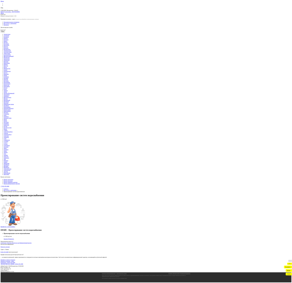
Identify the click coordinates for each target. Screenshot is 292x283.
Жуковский (7, 57)
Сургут (5, 142)
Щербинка (6, 167)
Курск (5, 89)
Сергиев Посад (7, 134)
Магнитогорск (7, 97)
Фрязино (6, 160)
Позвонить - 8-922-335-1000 (8, 262)
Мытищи (6, 103)
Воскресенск (7, 49)
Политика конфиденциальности (109, 273)
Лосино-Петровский (9, 93)
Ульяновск (6, 158)
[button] (288, 267)
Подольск (6, 122)
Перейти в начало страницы (8, 259)
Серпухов (6, 136)
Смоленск (6, 137)
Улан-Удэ (6, 156)
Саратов (6, 133)
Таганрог (6, 147)
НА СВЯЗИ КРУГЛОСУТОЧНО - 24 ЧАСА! (12, 11)
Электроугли (7, 170)
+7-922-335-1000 (5, 186)
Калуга (5, 72)
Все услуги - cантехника (10, 23)
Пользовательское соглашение (11, 22)
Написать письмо (5, 247)
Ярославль (6, 174)
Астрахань (6, 35)
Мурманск (6, 101)
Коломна (6, 78)
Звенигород (7, 59)
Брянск (5, 41)
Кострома (6, 81)
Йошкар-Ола (7, 68)
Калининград (7, 71)
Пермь (5, 120)
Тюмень (6, 155)
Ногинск (6, 112)
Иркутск (6, 65)
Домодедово (7, 53)
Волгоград (6, 45)
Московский (7, 100)
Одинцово (6, 114)
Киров (5, 75)
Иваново (6, 61)
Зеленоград (7, 60)
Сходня (5, 144)
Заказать (6, 239)
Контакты (6, 24)
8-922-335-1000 (4, 252)
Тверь (5, 148)
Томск (5, 151)
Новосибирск (7, 111)
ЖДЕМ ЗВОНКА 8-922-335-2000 (9, 264)
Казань (5, 70)
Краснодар (6, 85)
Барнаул (6, 38)
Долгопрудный (7, 52)
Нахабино (6, 105)
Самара (5, 130)
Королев (6, 79)
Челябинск (6, 164)
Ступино (6, 141)
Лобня (5, 92)
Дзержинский (7, 50)
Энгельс (6, 171)
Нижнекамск (7, 107)
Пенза (5, 119)
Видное (6, 42)
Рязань (5, 129)
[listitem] (4, 243)
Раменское (6, 125)
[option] (147, 34)
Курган (5, 87)
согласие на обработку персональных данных (27, 19)
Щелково (6, 166)
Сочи (5, 138)
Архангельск (7, 34)
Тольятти (6, 149)
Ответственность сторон (121, 273)
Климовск (6, 76)
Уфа (5, 159)
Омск (5, 115)
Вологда (6, 46)
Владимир (6, 43)
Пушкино (6, 123)
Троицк (6, 152)
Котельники (7, 82)
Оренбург (6, 116)
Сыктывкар (7, 145)
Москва (6, 98)
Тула (5, 153)
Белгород (6, 39)
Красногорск (7, 83)
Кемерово (6, 74)
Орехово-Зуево (7, 118)
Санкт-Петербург (8, 131)
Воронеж (6, 48)
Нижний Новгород (9, 108)
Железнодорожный (9, 56)
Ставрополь (7, 140)
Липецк (6, 90)
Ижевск (6, 64)
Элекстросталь (7, 169)
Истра (5, 67)
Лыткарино (7, 94)
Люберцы (6, 96)
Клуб (3, 30)
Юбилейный (7, 173)
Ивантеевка (7, 63)
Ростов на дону (8, 127)
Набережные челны (9, 104)
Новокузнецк (7, 109)
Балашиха (6, 37)
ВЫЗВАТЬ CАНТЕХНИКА (8, 226)
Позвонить (11, 239)
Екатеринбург (7, 54)
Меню (2, 1)
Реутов (5, 126)
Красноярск (7, 86)
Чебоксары (6, 163)
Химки (5, 162)
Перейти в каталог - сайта (7, 261)
